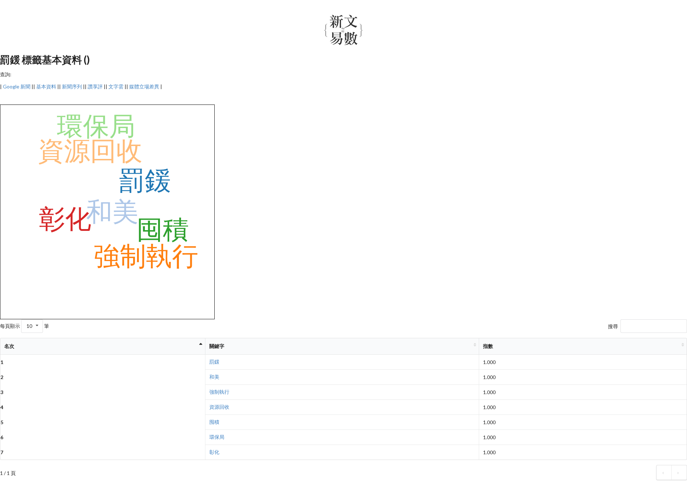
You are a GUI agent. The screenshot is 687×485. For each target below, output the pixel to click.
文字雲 (115, 86)
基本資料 (46, 86)
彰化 (214, 452)
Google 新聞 (16, 86)
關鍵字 (216, 346)
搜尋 (613, 326)
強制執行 (219, 392)
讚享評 (95, 86)
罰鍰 (214, 362)
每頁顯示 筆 (24, 326)
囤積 (214, 422)
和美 (214, 377)
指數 (488, 346)
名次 (9, 346)
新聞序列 (72, 86)
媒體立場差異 (144, 86)
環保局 (216, 437)
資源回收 (219, 407)
